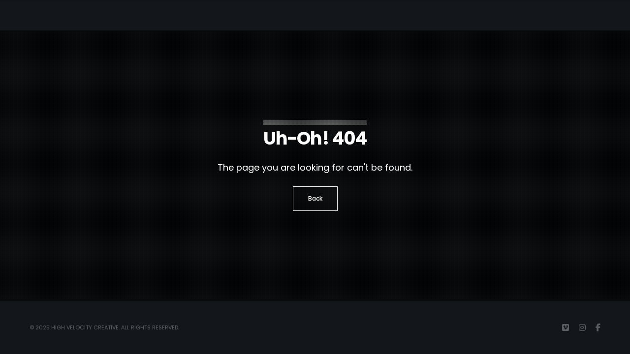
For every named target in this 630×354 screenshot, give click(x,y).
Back (315, 198)
